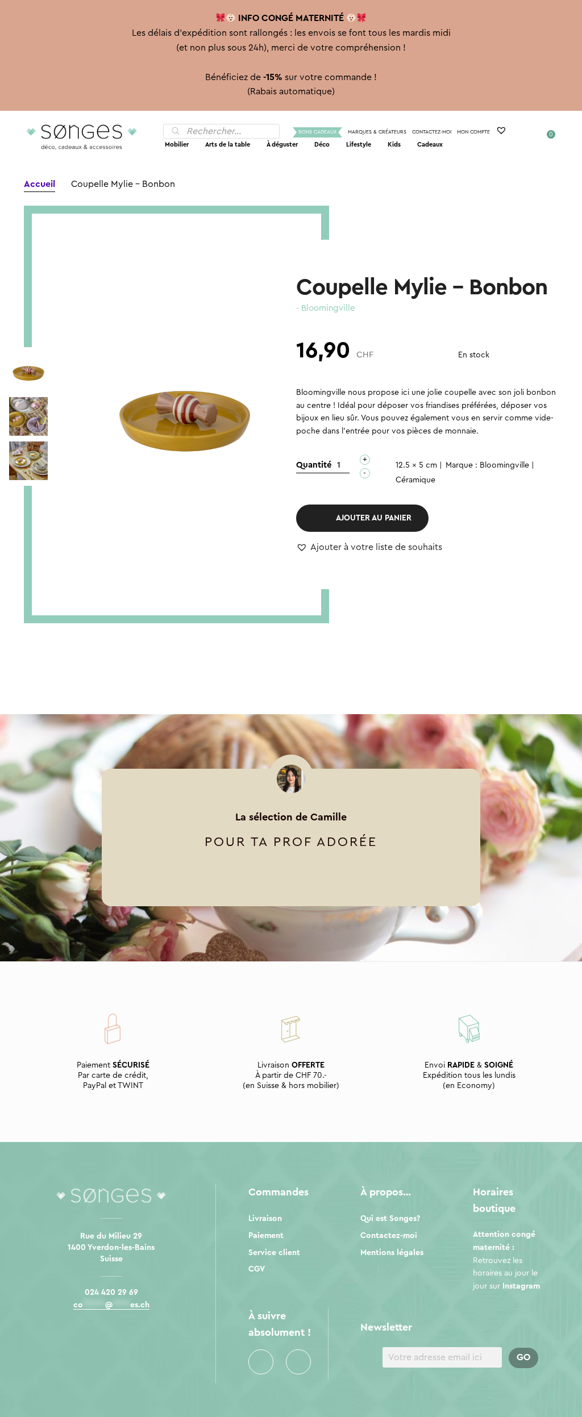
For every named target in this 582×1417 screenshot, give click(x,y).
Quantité (314, 465)
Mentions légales (391, 1253)
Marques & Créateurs (377, 132)
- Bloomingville (325, 308)
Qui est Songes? (390, 1219)
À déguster (282, 144)
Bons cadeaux (317, 132)
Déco (322, 144)
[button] (369, 547)
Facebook (260, 1361)
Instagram (298, 1361)
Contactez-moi (431, 132)
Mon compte (473, 132)
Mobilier (177, 144)
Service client (274, 1253)
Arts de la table (227, 144)
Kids (394, 144)
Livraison (265, 1219)
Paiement (266, 1236)
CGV (256, 1269)
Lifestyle (358, 144)
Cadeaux (430, 144)
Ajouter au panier (373, 518)
